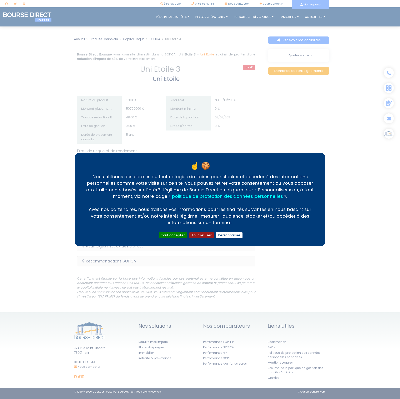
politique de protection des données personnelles (227, 196)
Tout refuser (201, 235)
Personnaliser (229, 235)
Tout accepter (173, 235)
